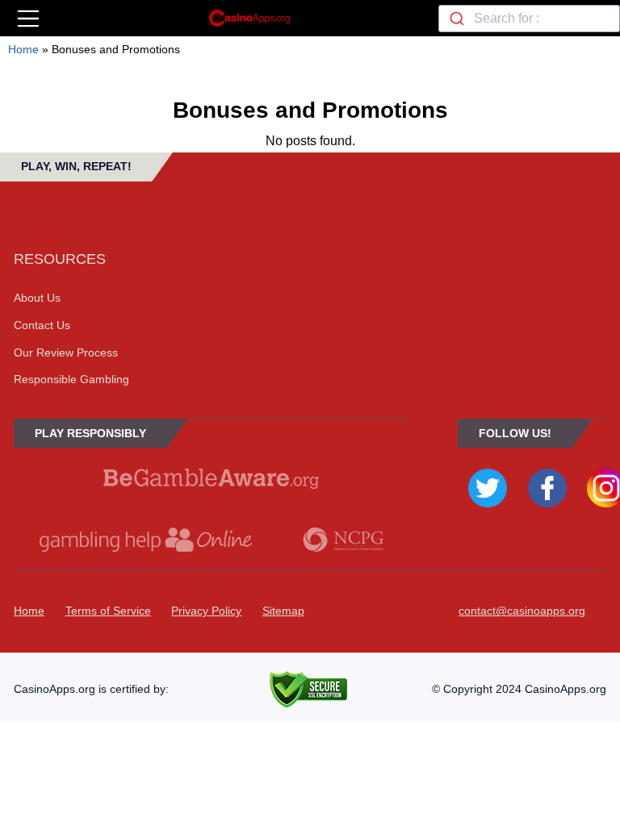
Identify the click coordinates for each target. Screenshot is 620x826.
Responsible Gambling (71, 379)
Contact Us (42, 325)
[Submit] (456, 18)
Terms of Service (108, 610)
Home (23, 49)
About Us (37, 297)
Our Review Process (66, 352)
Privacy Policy (206, 610)
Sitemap (283, 610)
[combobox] (529, 18)
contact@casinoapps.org (522, 610)
